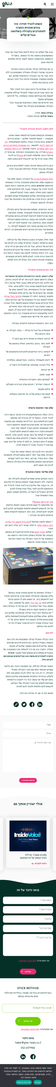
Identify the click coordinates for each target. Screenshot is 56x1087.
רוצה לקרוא (41, 863)
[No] (52, 1075)
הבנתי (37, 1082)
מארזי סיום (40, 532)
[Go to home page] (7, 4)
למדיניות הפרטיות (27, 961)
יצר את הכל (36, 603)
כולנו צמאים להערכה (43, 179)
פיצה (21, 155)
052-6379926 (28, 1048)
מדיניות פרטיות (23, 1082)
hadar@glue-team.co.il (28, 1043)
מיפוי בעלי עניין (12, 296)
